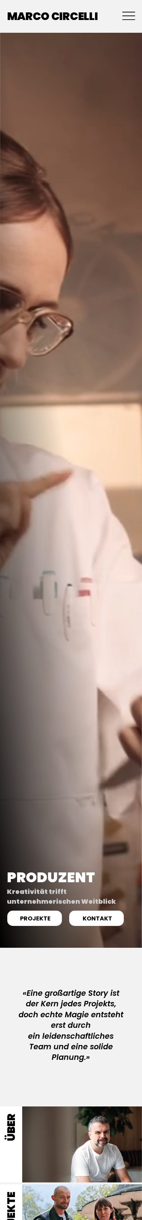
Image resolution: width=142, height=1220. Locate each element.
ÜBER (11, 1127)
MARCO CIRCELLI (52, 16)
